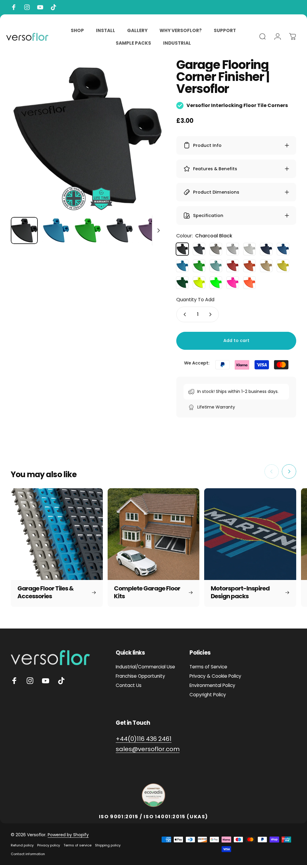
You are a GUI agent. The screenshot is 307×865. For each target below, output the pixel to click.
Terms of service (77, 845)
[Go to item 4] (119, 230)
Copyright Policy (207, 694)
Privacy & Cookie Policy (215, 676)
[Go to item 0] (24, 230)
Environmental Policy (212, 685)
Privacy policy (48, 845)
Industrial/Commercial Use (145, 667)
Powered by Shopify (68, 835)
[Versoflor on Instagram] (30, 680)
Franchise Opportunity (140, 676)
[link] (143, 739)
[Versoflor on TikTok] (61, 680)
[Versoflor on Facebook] (14, 680)
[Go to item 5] (151, 230)
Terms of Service (208, 667)
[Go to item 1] (56, 230)
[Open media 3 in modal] (87, 135)
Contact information (28, 854)
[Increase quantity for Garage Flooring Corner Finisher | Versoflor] (212, 314)
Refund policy (22, 845)
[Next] (150, 145)
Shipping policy (108, 845)
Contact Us (129, 685)
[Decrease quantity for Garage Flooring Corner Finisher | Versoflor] (183, 314)
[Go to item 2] (87, 230)
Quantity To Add (195, 299)
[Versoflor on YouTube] (45, 680)
